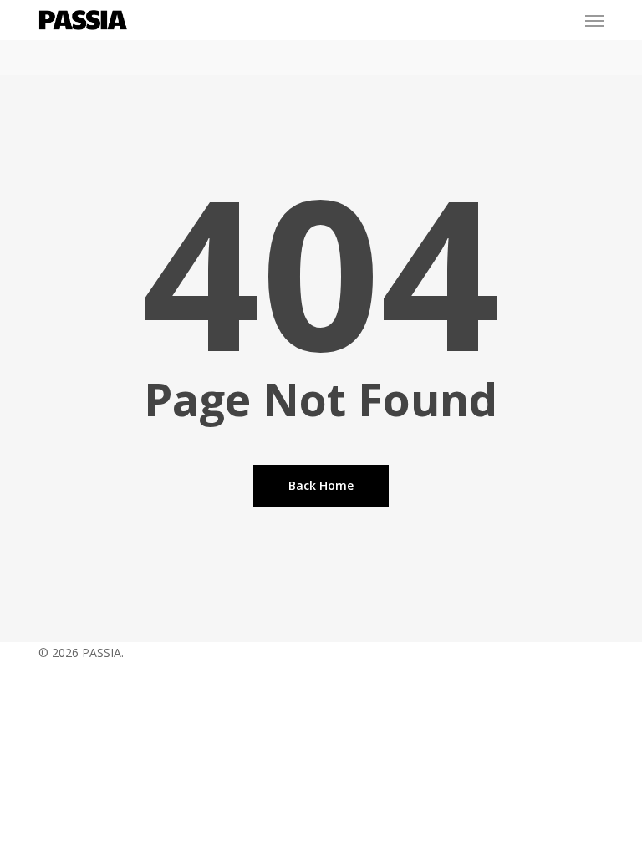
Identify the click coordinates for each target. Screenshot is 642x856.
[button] (594, 20)
